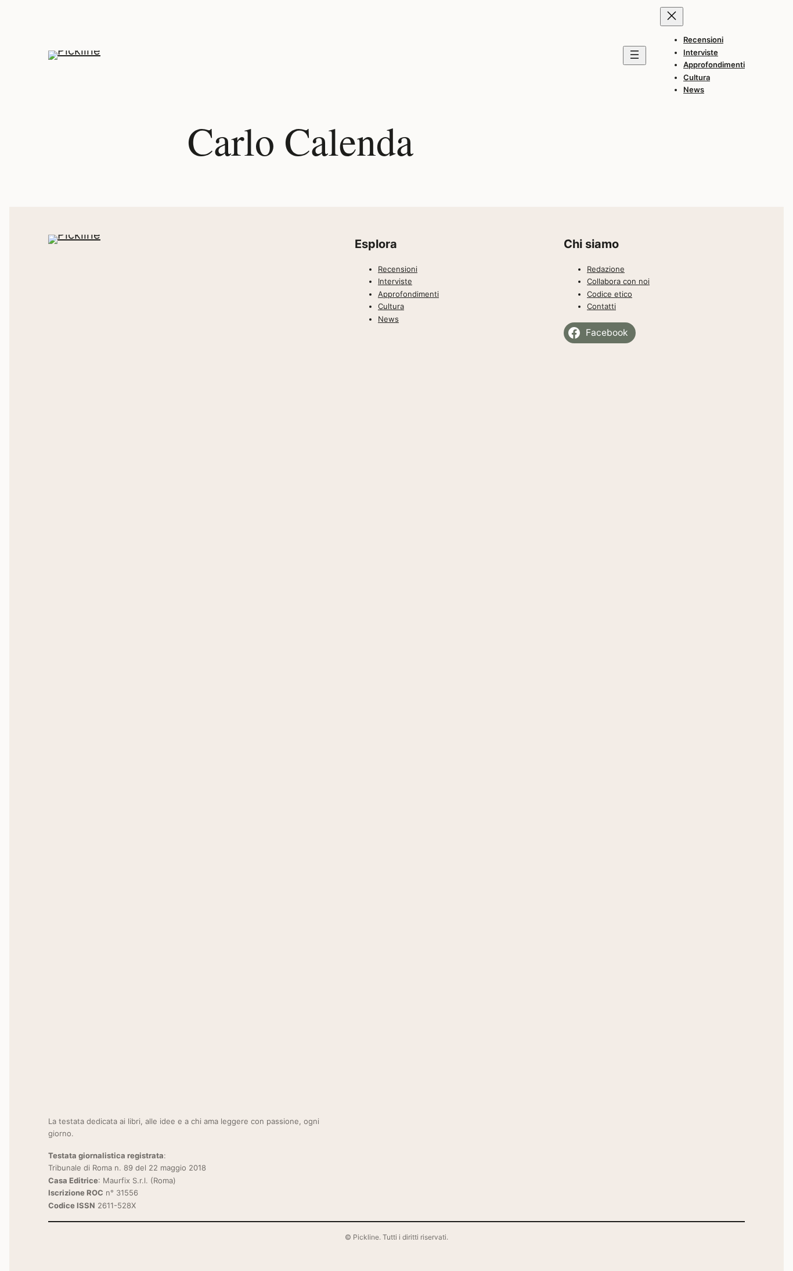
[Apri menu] (634, 55)
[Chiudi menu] (671, 16)
